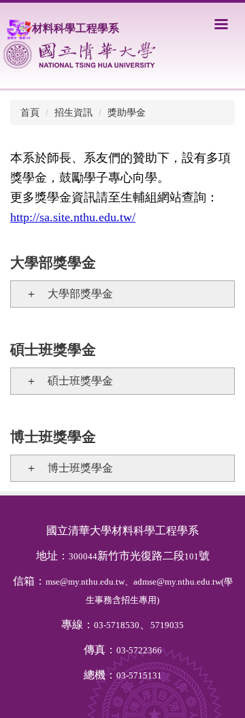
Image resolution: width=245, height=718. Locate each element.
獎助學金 (127, 112)
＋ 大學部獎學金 (64, 293)
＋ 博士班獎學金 (64, 468)
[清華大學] (79, 54)
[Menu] (221, 23)
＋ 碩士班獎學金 (64, 381)
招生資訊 (73, 112)
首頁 (29, 112)
